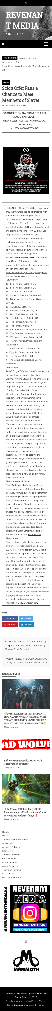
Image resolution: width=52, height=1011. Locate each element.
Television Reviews (11, 869)
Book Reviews (9, 858)
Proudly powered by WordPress (22, 1001)
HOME (5, 831)
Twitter (27, 618)
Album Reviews (10, 866)
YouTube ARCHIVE (11, 877)
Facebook (10, 618)
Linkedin (27, 624)
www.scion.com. (30, 602)
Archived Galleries (11, 847)
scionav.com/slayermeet (22, 257)
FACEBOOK (8, 873)
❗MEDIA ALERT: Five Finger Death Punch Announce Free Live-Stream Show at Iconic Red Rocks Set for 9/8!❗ (25, 812)
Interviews (7, 850)
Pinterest (11, 624)
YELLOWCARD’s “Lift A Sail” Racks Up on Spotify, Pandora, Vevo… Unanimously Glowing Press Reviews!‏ (25, 645)
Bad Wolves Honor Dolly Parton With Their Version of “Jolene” (23, 762)
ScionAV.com (34, 534)
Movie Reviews (9, 862)
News (6, 82)
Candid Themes (37, 1004)
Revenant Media (24, 20)
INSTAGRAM (8, 843)
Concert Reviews (10, 854)
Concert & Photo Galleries (15, 839)
